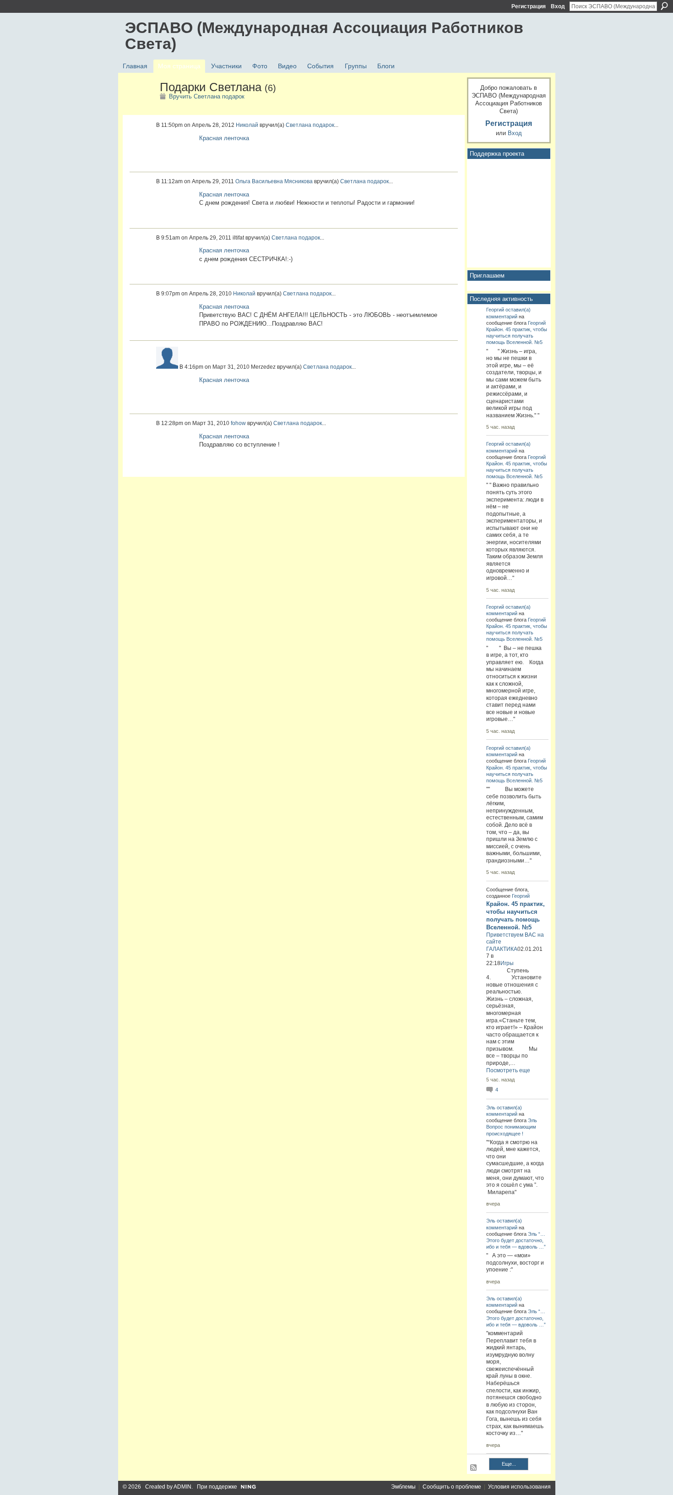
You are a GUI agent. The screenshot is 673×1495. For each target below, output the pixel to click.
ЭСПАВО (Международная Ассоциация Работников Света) (324, 35)
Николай (247, 125)
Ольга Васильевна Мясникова (274, 181)
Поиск (664, 6)
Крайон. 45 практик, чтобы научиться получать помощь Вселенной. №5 (516, 336)
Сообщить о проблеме (452, 1487)
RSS (474, 1468)
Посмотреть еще (508, 1070)
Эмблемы (403, 1487)
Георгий (495, 309)
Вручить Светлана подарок (206, 96)
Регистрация (528, 6)
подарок (323, 125)
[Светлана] (139, 106)
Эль (490, 1107)
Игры (507, 963)
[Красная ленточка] (175, 149)
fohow (238, 423)
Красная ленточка (224, 138)
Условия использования (519, 1487)
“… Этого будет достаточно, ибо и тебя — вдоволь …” (516, 1240)
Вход (558, 6)
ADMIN (182, 1487)
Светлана (298, 125)
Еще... (509, 1464)
